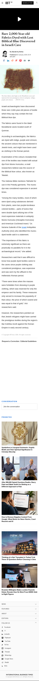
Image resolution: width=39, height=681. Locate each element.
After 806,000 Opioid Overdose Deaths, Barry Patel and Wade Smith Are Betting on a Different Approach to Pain (19, 484)
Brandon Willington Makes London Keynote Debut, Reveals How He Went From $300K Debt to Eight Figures (19, 592)
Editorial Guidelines (28, 341)
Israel (24, 227)
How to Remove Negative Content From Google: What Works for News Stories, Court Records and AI (19, 519)
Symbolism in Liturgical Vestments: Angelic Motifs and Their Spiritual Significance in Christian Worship (18, 450)
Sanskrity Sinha (17, 52)
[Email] (25, 60)
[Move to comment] (29, 60)
